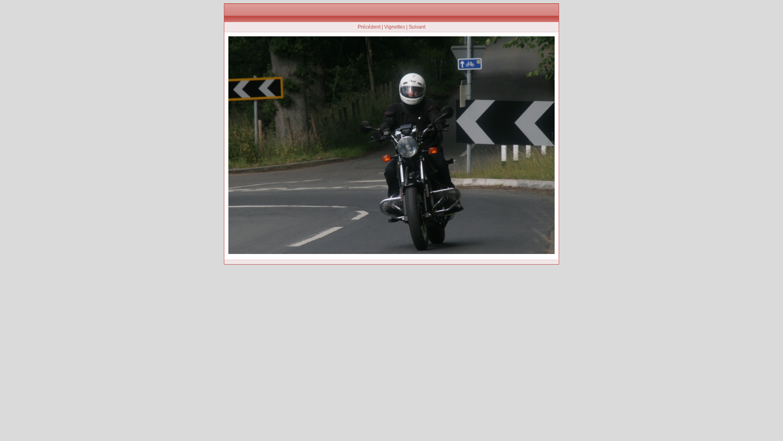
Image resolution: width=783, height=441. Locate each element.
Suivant (417, 27)
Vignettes (394, 27)
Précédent (369, 27)
